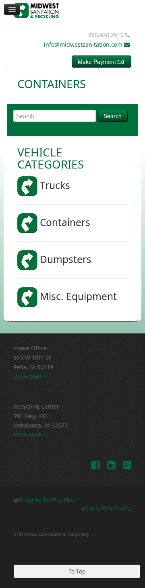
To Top (77, 571)
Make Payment (98, 62)
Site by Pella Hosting (108, 507)
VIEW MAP (27, 376)
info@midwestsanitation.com (84, 44)
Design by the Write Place (47, 499)
